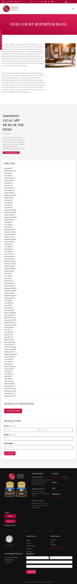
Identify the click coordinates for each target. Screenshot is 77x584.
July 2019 (7, 273)
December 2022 (9, 210)
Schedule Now (13, 411)
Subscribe (10, 453)
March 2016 (7, 364)
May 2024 (7, 185)
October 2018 (8, 293)
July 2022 (7, 222)
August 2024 (8, 180)
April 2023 (7, 207)
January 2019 (8, 286)
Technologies (30, 546)
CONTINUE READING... (11, 152)
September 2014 (9, 396)
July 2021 (7, 244)
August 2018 (8, 298)
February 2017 (8, 342)
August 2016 (8, 356)
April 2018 (7, 308)
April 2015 (7, 379)
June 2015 (7, 374)
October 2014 (8, 393)
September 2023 (9, 195)
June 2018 (7, 303)
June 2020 (7, 246)
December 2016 (9, 347)
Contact (29, 551)
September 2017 (9, 325)
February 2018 (8, 312)
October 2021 (8, 237)
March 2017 (7, 339)
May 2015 (7, 376)
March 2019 (7, 281)
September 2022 (9, 217)
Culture (28, 543)
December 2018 (9, 288)
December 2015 (9, 366)
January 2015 (8, 386)
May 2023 (7, 205)
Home (28, 540)
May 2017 (7, 334)
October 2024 (8, 178)
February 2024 (8, 188)
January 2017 (8, 344)
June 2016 (7, 361)
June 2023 (7, 202)
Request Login (10, 525)
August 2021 (8, 242)
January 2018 (8, 315)
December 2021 (9, 232)
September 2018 (9, 295)
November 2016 (9, 349)
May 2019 (7, 278)
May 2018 (7, 305)
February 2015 (8, 383)
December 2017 (9, 317)
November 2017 (9, 320)
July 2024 (7, 183)
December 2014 (9, 388)
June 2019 (7, 276)
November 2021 (9, 234)
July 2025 (7, 173)
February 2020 (8, 256)
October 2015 (8, 369)
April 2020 (7, 251)
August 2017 (8, 327)
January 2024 (8, 190)
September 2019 (9, 268)
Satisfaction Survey (57, 547)
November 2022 (9, 212)
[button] (66, 1)
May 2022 (7, 227)
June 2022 (7, 224)
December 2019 (9, 261)
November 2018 (9, 290)
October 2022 (8, 215)
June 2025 (7, 175)
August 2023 (8, 197)
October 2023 (8, 193)
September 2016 (9, 354)
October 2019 (8, 266)
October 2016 (8, 352)
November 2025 (9, 171)
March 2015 (7, 381)
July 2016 (7, 359)
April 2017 (7, 337)
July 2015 (7, 371)
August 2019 (8, 271)
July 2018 (7, 300)
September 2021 (9, 239)
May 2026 (7, 168)
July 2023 (7, 200)
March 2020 (7, 254)
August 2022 (8, 219)
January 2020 (8, 259)
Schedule (29, 549)
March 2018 (7, 310)
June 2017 (7, 332)
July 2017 (7, 330)
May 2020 (7, 249)
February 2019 (8, 283)
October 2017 (8, 322)
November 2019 (9, 264)
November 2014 (9, 391)
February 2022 (8, 229)
